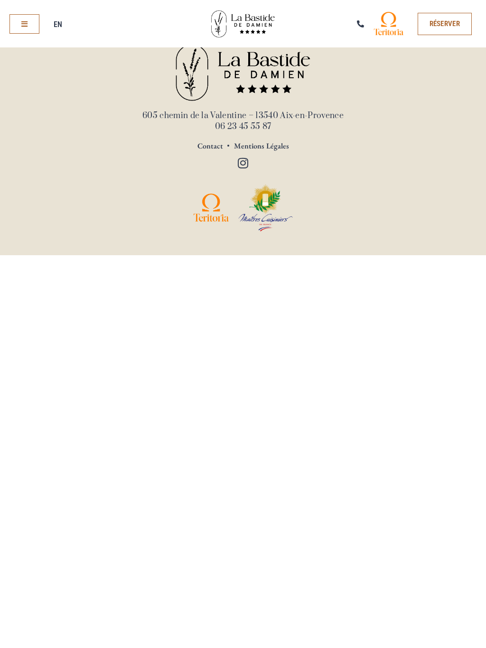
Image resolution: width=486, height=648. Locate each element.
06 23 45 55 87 (243, 126)
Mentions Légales (261, 146)
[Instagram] (243, 163)
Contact (210, 146)
